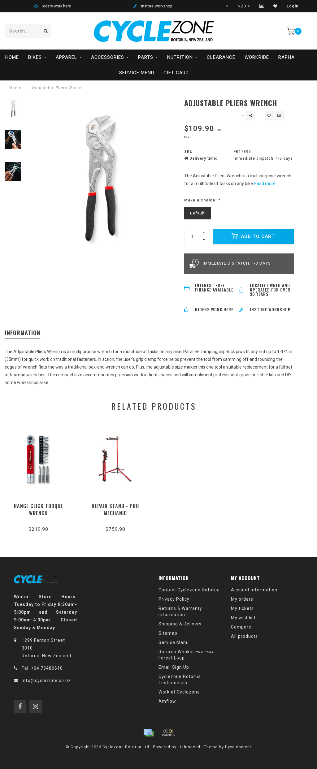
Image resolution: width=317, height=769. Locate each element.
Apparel (66, 57)
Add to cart (257, 236)
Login (292, 6)
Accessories (107, 57)
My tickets (242, 608)
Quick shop (41, 504)
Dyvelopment (238, 747)
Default (197, 213)
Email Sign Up (173, 667)
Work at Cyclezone (179, 691)
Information (22, 333)
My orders (242, 599)
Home (12, 57)
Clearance (221, 57)
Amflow (167, 701)
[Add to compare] (279, 115)
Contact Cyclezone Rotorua (189, 589)
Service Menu (136, 73)
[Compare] (261, 6)
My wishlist (243, 617)
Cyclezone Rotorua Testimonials (179, 679)
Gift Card (176, 73)
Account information (254, 589)
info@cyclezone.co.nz (46, 680)
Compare (241, 626)
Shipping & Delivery (180, 623)
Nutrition (180, 57)
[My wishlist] (275, 6)
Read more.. (265, 183)
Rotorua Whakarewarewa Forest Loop (186, 654)
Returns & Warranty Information (180, 611)
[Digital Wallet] (168, 732)
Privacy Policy (173, 599)
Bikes (35, 57)
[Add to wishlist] (269, 115)
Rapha (286, 57)
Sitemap (167, 633)
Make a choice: (202, 200)
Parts (145, 57)
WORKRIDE (257, 57)
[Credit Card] (148, 732)
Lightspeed (189, 747)
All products (244, 636)
